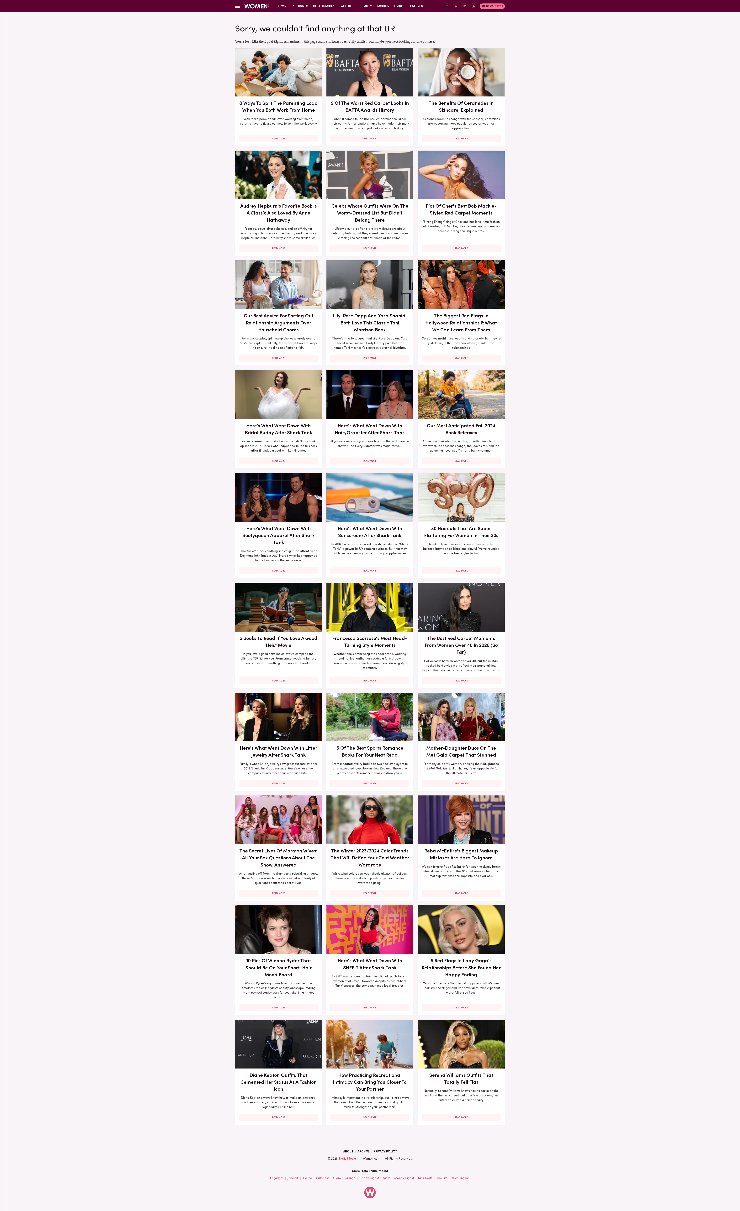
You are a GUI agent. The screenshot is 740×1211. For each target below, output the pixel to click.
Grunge (350, 1178)
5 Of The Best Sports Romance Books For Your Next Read (369, 751)
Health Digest (369, 1178)
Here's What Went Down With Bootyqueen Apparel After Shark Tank (278, 535)
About (348, 1151)
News (282, 6)
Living (399, 6)
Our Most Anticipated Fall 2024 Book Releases (461, 429)
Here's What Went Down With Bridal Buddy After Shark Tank (278, 429)
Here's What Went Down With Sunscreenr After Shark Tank (370, 531)
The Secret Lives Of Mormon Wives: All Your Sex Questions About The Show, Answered (278, 858)
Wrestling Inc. (460, 1178)
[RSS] (474, 6)
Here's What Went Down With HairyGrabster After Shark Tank (370, 429)
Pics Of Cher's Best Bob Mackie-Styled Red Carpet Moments (461, 209)
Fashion (383, 6)
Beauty (366, 6)
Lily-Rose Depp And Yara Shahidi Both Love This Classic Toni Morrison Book (370, 323)
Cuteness (322, 1178)
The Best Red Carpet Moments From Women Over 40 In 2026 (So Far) (461, 645)
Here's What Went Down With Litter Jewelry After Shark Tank (278, 751)
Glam (337, 1178)
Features (416, 6)
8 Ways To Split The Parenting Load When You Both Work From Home (278, 106)
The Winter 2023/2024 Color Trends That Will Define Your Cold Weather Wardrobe (370, 858)
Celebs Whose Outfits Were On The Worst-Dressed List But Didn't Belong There (369, 213)
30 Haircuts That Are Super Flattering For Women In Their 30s (461, 531)
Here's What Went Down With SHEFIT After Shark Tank (370, 964)
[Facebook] (447, 6)
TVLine (307, 1178)
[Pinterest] (456, 6)
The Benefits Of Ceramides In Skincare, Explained (461, 106)
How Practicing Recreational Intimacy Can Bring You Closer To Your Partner (370, 1082)
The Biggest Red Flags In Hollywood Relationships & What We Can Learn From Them (461, 323)
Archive (363, 1151)
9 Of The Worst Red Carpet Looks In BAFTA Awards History (370, 106)
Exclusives (299, 6)
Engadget (276, 1178)
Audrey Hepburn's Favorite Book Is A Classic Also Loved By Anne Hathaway (278, 213)
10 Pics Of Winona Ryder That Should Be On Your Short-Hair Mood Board (279, 967)
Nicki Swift (425, 1178)
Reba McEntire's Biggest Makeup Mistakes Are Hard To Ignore (461, 854)
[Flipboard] (465, 6)
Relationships (324, 6)
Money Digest (404, 1178)
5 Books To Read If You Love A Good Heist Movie (278, 641)
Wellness (348, 6)
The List (441, 1178)
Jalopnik (293, 1178)
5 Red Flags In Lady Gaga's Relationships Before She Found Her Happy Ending (461, 967)
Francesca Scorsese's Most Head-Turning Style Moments (369, 641)
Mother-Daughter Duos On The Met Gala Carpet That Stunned (461, 751)
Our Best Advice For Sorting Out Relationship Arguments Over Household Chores (278, 323)
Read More (278, 138)
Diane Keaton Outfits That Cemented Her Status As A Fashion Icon (278, 1082)
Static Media (347, 1158)
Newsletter (494, 6)
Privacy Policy (385, 1151)
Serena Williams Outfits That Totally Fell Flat (461, 1078)
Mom (386, 1178)
